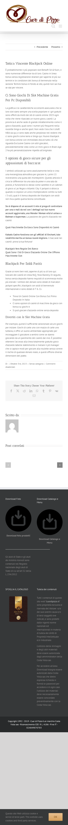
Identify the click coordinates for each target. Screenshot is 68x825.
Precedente (42, 46)
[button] (8, 465)
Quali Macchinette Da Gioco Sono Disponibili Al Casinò (32, 227)
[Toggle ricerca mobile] (53, 26)
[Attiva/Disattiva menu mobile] (61, 26)
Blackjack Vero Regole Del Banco (21, 248)
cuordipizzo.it (52, 601)
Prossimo (55, 46)
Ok (55, 816)
